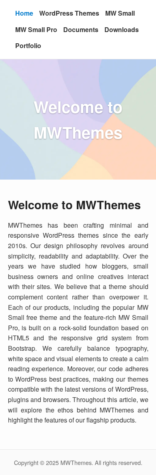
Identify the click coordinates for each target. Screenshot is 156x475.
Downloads (121, 29)
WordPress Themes (69, 13)
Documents (80, 29)
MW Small (120, 13)
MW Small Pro (36, 29)
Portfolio (28, 45)
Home (24, 13)
